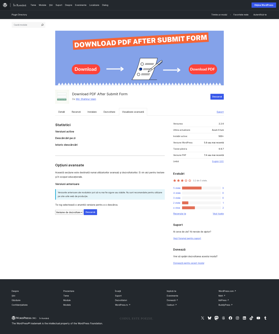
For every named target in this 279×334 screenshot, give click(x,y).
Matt (222, 295)
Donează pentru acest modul (188, 263)
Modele (67, 305)
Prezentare (68, 291)
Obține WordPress (263, 5)
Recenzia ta (179, 213)
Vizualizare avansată (133, 111)
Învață (118, 291)
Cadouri (172, 305)
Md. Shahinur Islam (86, 99)
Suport (220, 111)
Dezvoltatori (121, 300)
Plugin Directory (19, 14)
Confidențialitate (20, 305)
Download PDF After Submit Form (100, 94)
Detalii (61, 111)
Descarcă (217, 96)
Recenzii (76, 111)
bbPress (224, 300)
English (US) (218, 161)
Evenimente (172, 295)
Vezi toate (218, 213)
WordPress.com (227, 291)
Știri (13, 295)
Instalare (92, 111)
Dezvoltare (109, 111)
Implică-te (171, 291)
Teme (66, 295)
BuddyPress (226, 305)
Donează (172, 300)
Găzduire (16, 300)
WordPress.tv (122, 305)
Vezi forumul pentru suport (187, 238)
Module (67, 300)
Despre (15, 291)
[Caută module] (42, 25)
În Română (44, 318)
